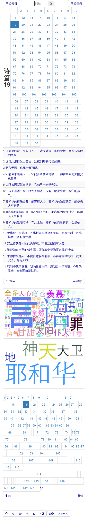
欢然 (48, 184)
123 (45, 115)
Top (9, 495)
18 (73, 17)
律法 (20, 201)
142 (25, 136)
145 (55, 136)
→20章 (77, 281)
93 (31, 87)
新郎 (20, 184)
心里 (76, 266)
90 (73, 80)
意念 (11, 270)
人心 (43, 201)
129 (35, 122)
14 (40, 17)
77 (31, 73)
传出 (51, 161)
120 (15, 115)
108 (35, 101)
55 (48, 52)
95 (48, 87)
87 (48, 80)
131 (55, 122)
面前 (25, 270)
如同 (14, 184)
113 (15, 108)
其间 (68, 174)
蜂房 (11, 237)
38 (40, 38)
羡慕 (24, 233)
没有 (48, 191)
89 (65, 80)
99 (14, 94)
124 (55, 115)
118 (65, 108)
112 (75, 101)
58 (73, 52)
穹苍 (71, 151)
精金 (47, 233)
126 (75, 115)
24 (56, 24)
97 (65, 87)
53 (31, 52)
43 (14, 45)
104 (64, 94)
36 (23, 38)
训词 (20, 212)
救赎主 (40, 266)
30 (40, 31)
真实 (66, 222)
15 (48, 17)
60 (23, 59)
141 (15, 136)
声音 (28, 168)
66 (73, 59)
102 (44, 94)
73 (65, 66)
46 (40, 45)
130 (45, 122)
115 (35, 108)
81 (65, 73)
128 (25, 122)
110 (55, 101)
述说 (48, 151)
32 (56, 31)
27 (14, 31)
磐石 (24, 266)
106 (15, 101)
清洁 (71, 212)
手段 (14, 155)
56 (56, 52)
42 (73, 38)
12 (23, 17)
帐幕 (14, 178)
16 (56, 17)
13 (31, 17)
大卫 (11, 151)
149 (25, 143)
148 (15, 143)
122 (35, 115)
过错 (70, 249)
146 (65, 136)
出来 (23, 191)
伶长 (31, 151)
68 (23, 66)
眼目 (19, 216)
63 (48, 59)
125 (65, 115)
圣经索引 (11, 3)
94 (40, 87)
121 (25, 115)
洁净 (25, 222)
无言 (8, 168)
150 (35, 143)
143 (35, 136)
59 (14, 59)
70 (40, 66)
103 (54, 94)
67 (14, 66)
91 (14, 87)
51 (14, 52)
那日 (17, 161)
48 (56, 45)
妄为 (41, 256)
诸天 (43, 151)
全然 (74, 222)
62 (40, 59)
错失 (30, 249)
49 (65, 45)
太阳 (77, 174)
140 (75, 129)
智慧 (16, 205)
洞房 (28, 184)
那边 (40, 191)
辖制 (67, 256)
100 (23, 94)
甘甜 (70, 233)
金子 (16, 233)
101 (34, 94)
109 (45, 101)
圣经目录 (76, 3)
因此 (27, 243)
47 (48, 45)
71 (48, 66)
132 (65, 122)
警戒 (36, 243)
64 (56, 59)
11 (14, 17)
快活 (37, 212)
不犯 (30, 256)
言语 (28, 161)
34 (73, 31)
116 (45, 108)
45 (31, 45)
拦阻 (16, 256)
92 (23, 87)
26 (73, 24)
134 (15, 129)
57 (65, 52)
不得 (68, 191)
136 (35, 129)
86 (40, 80)
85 (31, 80)
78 (40, 73)
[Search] (51, 3)
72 (56, 66)
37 (31, 38)
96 (56, 87)
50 (73, 45)
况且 (10, 243)
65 (65, 59)
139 (65, 129)
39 (48, 38)
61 (31, 59)
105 (74, 94)
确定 (68, 201)
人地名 (61, 513)
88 (56, 80)
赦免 (47, 249)
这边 (17, 191)
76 (23, 73)
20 (23, 24)
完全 (11, 260)
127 (15, 122)
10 (75, 10)
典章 (60, 222)
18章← (10, 281)
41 (65, 38)
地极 (51, 174)
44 (23, 45)
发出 (23, 161)
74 (73, 66)
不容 (56, 256)
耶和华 (10, 201)
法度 (63, 201)
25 (65, 24)
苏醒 (37, 201)
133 (75, 122)
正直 (25, 212)
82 (73, 73)
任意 (36, 256)
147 (75, 136)
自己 (21, 249)
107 (25, 101)
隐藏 (63, 191)
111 (65, 101)
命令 (66, 212)
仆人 (21, 243)
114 (25, 108)
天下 (25, 174)
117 (55, 108)
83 (14, 80)
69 (31, 66)
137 (45, 129)
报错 (80, 495)
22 (40, 24)
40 (56, 38)
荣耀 (63, 151)
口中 (59, 266)
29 (31, 31)
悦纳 (34, 270)
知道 (16, 249)
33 (65, 31)
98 (73, 87)
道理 (20, 222)
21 (31, 24)
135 (25, 129)
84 (23, 80)
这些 (50, 243)
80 (56, 73)
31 (48, 31)
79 (48, 73)
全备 (25, 201)
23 (48, 24)
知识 (57, 161)
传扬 (77, 151)
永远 (40, 222)
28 (23, 31)
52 (23, 52)
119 (75, 108)
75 (14, 73)
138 (55, 129)
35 (14, 38)
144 (45, 136)
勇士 (43, 184)
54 (40, 52)
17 (65, 17)
